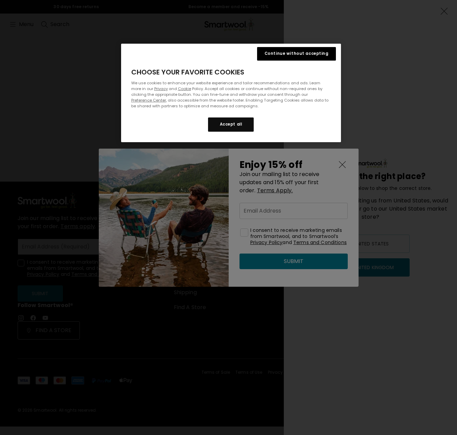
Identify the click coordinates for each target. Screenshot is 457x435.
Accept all (231, 124)
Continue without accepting (296, 53)
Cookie (184, 88)
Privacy (161, 88)
